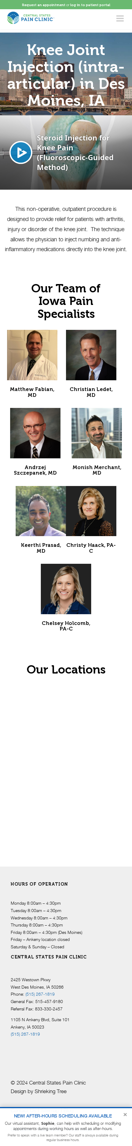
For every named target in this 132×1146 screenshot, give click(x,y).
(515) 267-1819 (40, 994)
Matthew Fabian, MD (32, 392)
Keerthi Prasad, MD (41, 548)
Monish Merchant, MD (96, 470)
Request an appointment (43, 5)
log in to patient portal (90, 5)
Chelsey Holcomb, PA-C (66, 626)
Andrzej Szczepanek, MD (35, 470)
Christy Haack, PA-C (91, 548)
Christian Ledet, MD (91, 392)
